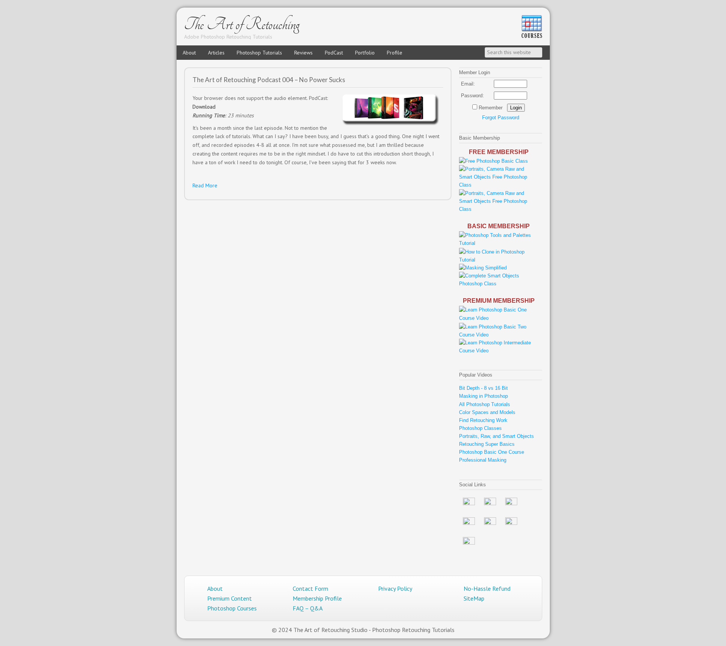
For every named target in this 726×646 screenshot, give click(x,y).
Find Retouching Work (483, 420)
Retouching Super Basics (487, 444)
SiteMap (474, 598)
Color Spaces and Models (487, 412)
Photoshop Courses (232, 608)
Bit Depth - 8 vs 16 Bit (483, 388)
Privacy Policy (395, 588)
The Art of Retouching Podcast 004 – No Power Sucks (268, 80)
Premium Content (229, 598)
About (215, 588)
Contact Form (310, 588)
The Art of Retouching (241, 24)
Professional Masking (482, 460)
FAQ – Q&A (308, 608)
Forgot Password (500, 117)
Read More (204, 185)
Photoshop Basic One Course (491, 452)
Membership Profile (317, 598)
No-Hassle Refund (487, 588)
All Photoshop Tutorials (484, 404)
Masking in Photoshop (483, 396)
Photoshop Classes (480, 428)
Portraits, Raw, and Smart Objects (496, 436)
